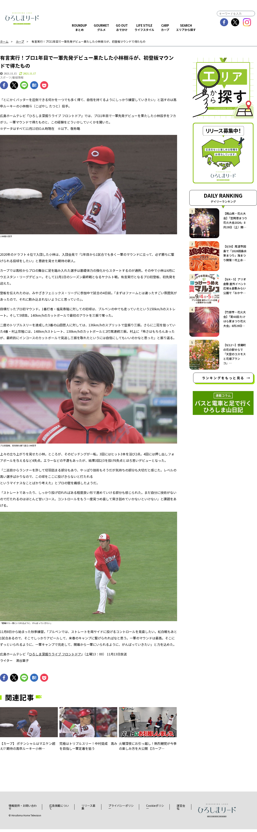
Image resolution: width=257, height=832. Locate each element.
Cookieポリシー (155, 807)
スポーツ (5, 77)
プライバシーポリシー (121, 807)
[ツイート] (14, 85)
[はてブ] (34, 85)
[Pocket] (44, 85)
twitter (235, 22)
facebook (224, 22)
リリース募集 (88, 807)
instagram (247, 22)
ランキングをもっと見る (223, 377)
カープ (20, 41)
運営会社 (181, 807)
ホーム (4, 41)
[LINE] (24, 85)
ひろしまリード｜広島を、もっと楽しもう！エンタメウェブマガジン (22, 18)
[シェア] (4, 85)
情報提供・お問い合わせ (23, 807)
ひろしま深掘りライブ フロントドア (55, 654)
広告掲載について (59, 807)
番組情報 (17, 77)
